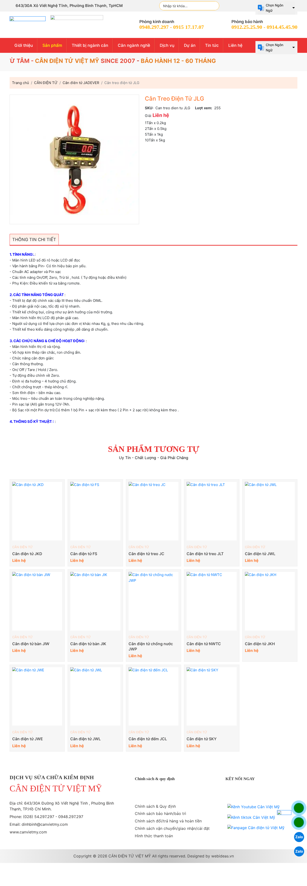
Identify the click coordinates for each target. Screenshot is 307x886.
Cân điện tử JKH (260, 643)
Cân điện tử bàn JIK (88, 643)
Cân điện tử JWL (260, 553)
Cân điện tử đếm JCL (148, 738)
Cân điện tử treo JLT (205, 553)
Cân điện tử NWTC (204, 643)
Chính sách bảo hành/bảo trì (160, 813)
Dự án (189, 45)
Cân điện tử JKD (27, 553)
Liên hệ (235, 45)
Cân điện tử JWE (27, 738)
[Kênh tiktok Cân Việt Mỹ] (251, 817)
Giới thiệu (23, 45)
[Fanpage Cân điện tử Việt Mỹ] (255, 828)
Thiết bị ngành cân (90, 45)
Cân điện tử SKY (202, 738)
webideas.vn (222, 856)
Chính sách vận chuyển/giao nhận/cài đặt (172, 828)
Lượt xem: (203, 108)
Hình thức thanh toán (154, 835)
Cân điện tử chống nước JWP (151, 646)
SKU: (149, 108)
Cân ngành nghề (134, 45)
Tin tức (212, 45)
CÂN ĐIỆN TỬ (22, 547)
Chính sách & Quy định (155, 806)
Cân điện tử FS (83, 553)
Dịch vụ (167, 45)
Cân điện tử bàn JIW (30, 643)
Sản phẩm (52, 45)
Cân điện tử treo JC (146, 553)
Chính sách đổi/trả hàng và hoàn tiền (168, 821)
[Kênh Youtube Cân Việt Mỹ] (253, 807)
